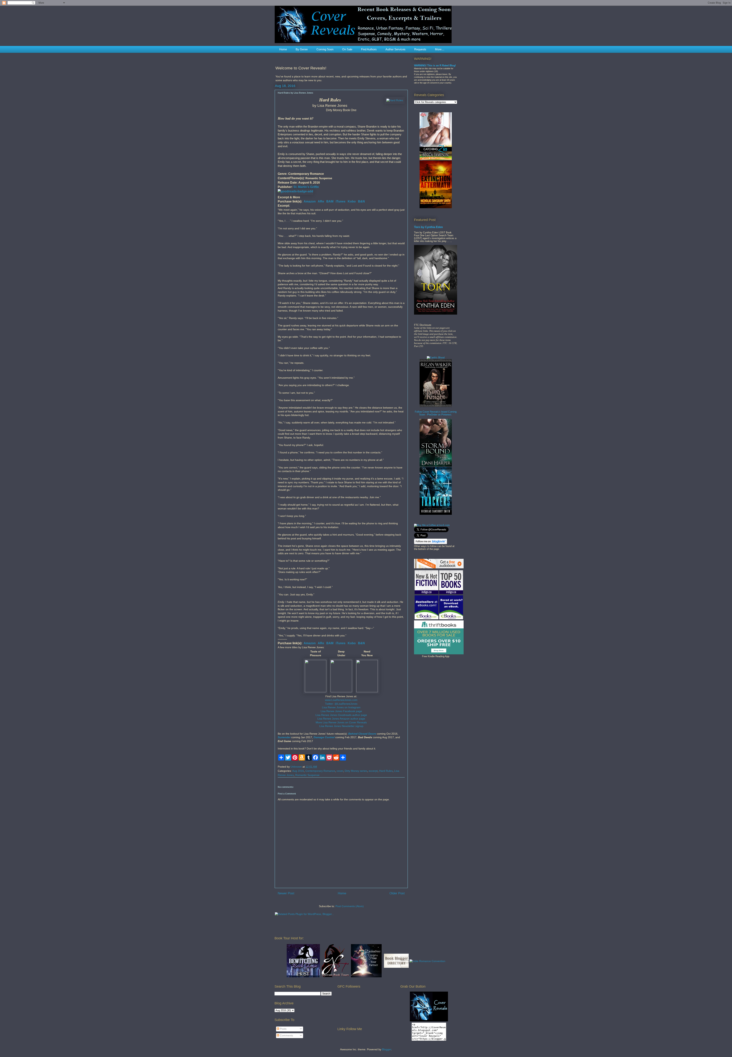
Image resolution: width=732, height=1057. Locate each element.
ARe (321, 201)
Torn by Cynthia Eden (428, 227)
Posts (283, 1028)
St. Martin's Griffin (306, 187)
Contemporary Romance (320, 770)
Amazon (310, 201)
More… (439, 49)
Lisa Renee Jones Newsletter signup (341, 726)
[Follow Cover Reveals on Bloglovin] (430, 543)
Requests (420, 49)
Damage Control (324, 737)
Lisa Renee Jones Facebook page (341, 711)
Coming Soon (324, 49)
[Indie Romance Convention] (427, 961)
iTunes (340, 201)
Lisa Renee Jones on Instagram (341, 707)
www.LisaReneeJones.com (341, 699)
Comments (286, 1035)
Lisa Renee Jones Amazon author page (341, 718)
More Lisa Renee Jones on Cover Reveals (341, 722)
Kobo (352, 201)
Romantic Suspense (307, 775)
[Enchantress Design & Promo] (366, 976)
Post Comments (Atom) (350, 906)
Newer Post (286, 893)
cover (340, 770)
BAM (329, 201)
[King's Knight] (436, 406)
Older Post (397, 893)
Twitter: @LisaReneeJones (341, 703)
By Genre (302, 49)
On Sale (347, 49)
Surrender (284, 737)
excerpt (373, 770)
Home (283, 49)
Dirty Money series (356, 770)
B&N (361, 201)
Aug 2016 (298, 770)
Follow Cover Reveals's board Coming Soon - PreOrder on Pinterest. (436, 413)
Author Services (395, 49)
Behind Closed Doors (362, 733)
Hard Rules (386, 770)
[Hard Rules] (395, 100)
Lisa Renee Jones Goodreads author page (341, 714)
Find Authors (369, 49)
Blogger (386, 1049)
